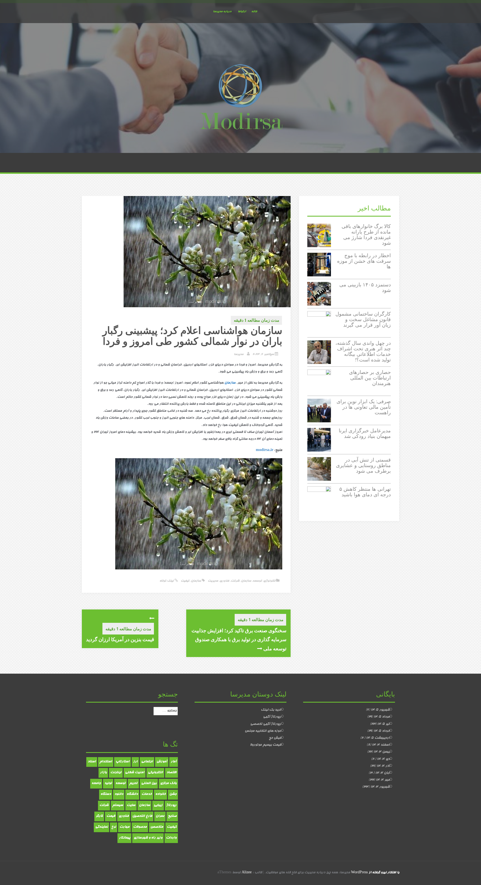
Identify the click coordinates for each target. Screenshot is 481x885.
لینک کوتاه (167, 581)
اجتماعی (147, 762)
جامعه (96, 783)
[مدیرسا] (240, 98)
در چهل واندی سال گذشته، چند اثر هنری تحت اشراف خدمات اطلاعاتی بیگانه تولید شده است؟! (363, 351)
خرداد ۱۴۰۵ (382, 731)
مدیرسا (238, 354)
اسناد (92, 762)
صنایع (172, 816)
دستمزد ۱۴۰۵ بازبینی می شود (365, 287)
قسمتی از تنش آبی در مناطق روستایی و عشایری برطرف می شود (363, 465)
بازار (103, 773)
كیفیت (185, 581)
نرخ (113, 827)
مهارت (124, 827)
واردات (171, 838)
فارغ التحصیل (142, 816)
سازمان (229, 383)
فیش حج (275, 738)
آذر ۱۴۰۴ (383, 766)
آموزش (161, 762)
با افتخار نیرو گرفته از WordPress (375, 873)
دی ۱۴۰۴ (383, 759)
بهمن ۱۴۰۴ (382, 752)
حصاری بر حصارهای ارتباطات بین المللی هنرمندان (370, 377)
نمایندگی (101, 827)
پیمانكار (124, 838)
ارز (135, 762)
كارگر (99, 816)
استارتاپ (122, 762)
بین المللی (148, 783)
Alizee (247, 873)
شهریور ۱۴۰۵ (380, 710)
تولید (108, 783)
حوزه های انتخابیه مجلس (263, 731)
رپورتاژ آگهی (272, 717)
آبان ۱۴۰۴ (382, 773)
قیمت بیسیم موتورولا (265, 745)
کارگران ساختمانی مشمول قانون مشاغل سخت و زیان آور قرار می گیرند (363, 319)
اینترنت (115, 773)
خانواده (160, 794)
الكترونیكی (155, 773)
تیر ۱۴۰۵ (383, 724)
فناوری (224, 581)
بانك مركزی (168, 783)
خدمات (146, 794)
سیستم (117, 805)
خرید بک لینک (271, 710)
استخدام (105, 762)
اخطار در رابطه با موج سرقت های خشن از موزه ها (364, 261)
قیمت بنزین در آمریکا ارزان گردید (120, 639)
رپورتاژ (171, 805)
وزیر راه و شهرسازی (148, 838)
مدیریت (213, 581)
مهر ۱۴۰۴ (383, 780)
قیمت (110, 816)
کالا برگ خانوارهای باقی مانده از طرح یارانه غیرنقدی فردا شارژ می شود (366, 234)
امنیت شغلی (134, 773)
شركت (104, 805)
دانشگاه (132, 794)
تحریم (133, 783)
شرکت (235, 581)
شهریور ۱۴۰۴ (380, 787)
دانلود (118, 794)
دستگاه (105, 794)
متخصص (156, 827)
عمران (160, 816)
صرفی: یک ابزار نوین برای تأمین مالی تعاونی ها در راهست (364, 407)
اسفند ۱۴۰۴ (381, 745)
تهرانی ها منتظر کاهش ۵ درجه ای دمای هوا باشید (365, 492)
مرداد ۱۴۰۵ (382, 717)
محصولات (140, 827)
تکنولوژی (269, 581)
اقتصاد (171, 773)
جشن (172, 794)
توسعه (257, 581)
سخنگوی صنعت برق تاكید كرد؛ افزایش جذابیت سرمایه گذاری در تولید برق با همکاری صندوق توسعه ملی (239, 639)
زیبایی (158, 805)
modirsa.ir (264, 450)
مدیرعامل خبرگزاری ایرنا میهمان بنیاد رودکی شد (365, 433)
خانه (254, 11)
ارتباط (242, 11)
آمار (173, 762)
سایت (131, 805)
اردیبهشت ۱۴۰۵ (378, 738)
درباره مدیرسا (222, 11)
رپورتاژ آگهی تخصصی (265, 724)
